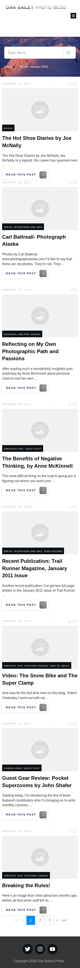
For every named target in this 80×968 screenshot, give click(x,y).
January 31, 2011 (17, 83)
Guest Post (33, 449)
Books (8, 128)
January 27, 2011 (17, 290)
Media (66, 666)
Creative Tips (13, 666)
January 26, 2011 (17, 404)
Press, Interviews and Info (23, 227)
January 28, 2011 (17, 182)
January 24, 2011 (17, 621)
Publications (53, 551)
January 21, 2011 (17, 723)
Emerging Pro (13, 449)
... (3, 165)
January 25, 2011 (17, 506)
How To (55, 666)
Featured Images (36, 666)
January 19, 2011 (17, 831)
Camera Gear (13, 768)
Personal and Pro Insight (22, 334)
